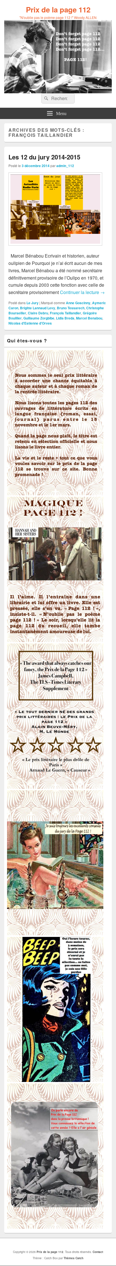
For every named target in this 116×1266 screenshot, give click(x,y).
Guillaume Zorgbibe (38, 318)
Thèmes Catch (73, 1258)
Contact (98, 1252)
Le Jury (32, 302)
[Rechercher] (45, 98)
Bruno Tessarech (70, 307)
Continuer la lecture (82, 292)
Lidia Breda (65, 318)
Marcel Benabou (89, 318)
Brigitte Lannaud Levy (37, 307)
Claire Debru (38, 313)
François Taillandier (65, 313)
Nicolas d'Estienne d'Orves (30, 323)
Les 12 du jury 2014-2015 (44, 156)
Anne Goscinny (78, 302)
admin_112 (65, 165)
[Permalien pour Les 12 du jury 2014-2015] (55, 248)
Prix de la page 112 (58, 9)
